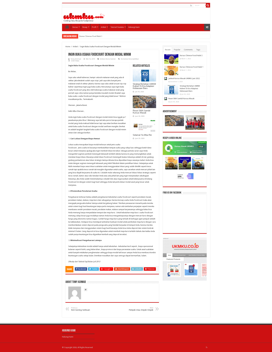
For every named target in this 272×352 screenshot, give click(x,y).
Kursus (75, 27)
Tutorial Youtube (117, 27)
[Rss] (191, 5)
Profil (94, 27)
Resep (84, 27)
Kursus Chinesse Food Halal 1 (90, 36)
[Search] (208, 5)
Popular (177, 50)
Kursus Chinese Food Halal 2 (191, 55)
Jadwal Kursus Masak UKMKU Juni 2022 (184, 78)
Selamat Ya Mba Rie (142, 135)
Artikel (103, 27)
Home (67, 27)
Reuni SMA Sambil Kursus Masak (141, 111)
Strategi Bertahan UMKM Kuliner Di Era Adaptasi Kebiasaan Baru (144, 86)
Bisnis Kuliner (111, 59)
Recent (167, 50)
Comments (188, 50)
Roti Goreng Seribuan (80, 309)
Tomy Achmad (76, 59)
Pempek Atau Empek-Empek (141, 309)
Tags (198, 50)
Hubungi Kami (134, 27)
